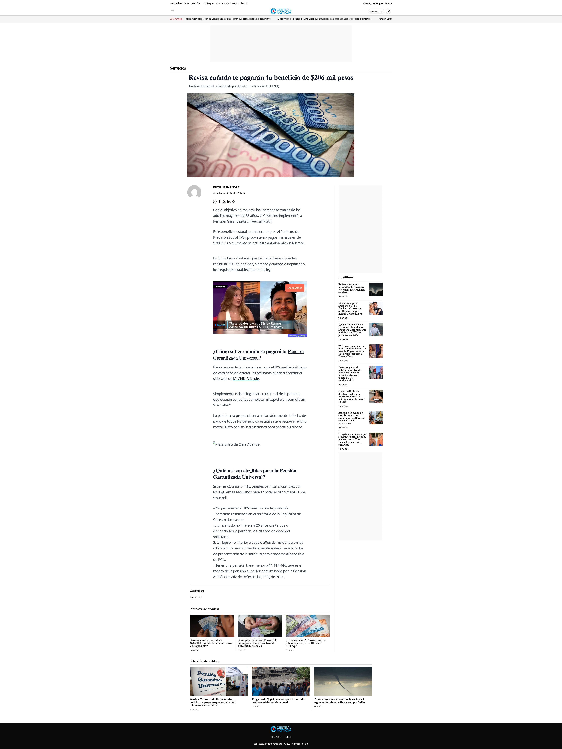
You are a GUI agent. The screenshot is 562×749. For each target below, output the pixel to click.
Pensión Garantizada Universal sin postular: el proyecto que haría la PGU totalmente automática (324, 18)
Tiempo (243, 3)
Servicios (178, 68)
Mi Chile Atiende (246, 378)
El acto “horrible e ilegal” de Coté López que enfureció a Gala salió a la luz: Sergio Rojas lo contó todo (224, 18)
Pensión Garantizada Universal (258, 354)
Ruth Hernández (226, 187)
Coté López (196, 3)
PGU (187, 3)
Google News (376, 11)
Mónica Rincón (223, 3)
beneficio (196, 597)
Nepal (235, 3)
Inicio (288, 737)
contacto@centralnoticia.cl (268, 743)
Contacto (276, 737)
